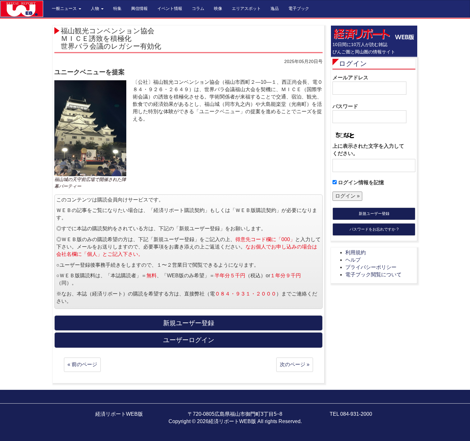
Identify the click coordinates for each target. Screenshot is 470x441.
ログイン (353, 63)
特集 (117, 8)
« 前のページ (82, 364)
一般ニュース (65, 8)
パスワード (345, 106)
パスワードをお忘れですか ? (374, 229)
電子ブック (298, 8)
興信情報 (139, 8)
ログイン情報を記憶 (360, 182)
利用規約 (355, 252)
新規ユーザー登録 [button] (188, 323)
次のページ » (294, 364)
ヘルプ (353, 260)
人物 (95, 8)
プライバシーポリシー (370, 267)
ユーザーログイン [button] (188, 339)
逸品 (274, 8)
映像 (218, 8)
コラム (198, 8)
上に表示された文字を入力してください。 (368, 149)
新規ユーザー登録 (374, 213)
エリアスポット (246, 8)
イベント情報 (169, 8)
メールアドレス (350, 77)
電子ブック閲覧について (373, 274)
